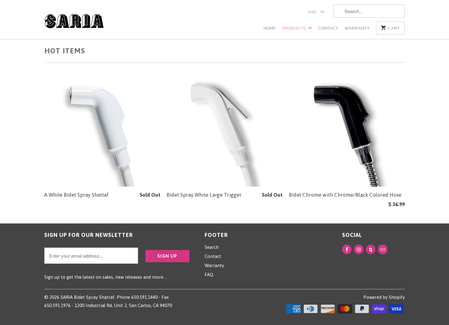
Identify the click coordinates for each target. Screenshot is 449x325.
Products (294, 28)
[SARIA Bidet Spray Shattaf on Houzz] (370, 249)
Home (270, 28)
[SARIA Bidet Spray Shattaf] (74, 18)
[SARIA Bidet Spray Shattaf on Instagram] (358, 249)
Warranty (357, 28)
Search (212, 247)
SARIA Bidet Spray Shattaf (87, 297)
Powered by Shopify (384, 297)
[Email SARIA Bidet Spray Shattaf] (382, 249)
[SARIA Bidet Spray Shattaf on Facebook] (347, 249)
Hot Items (64, 51)
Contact (328, 28)
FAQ (209, 274)
